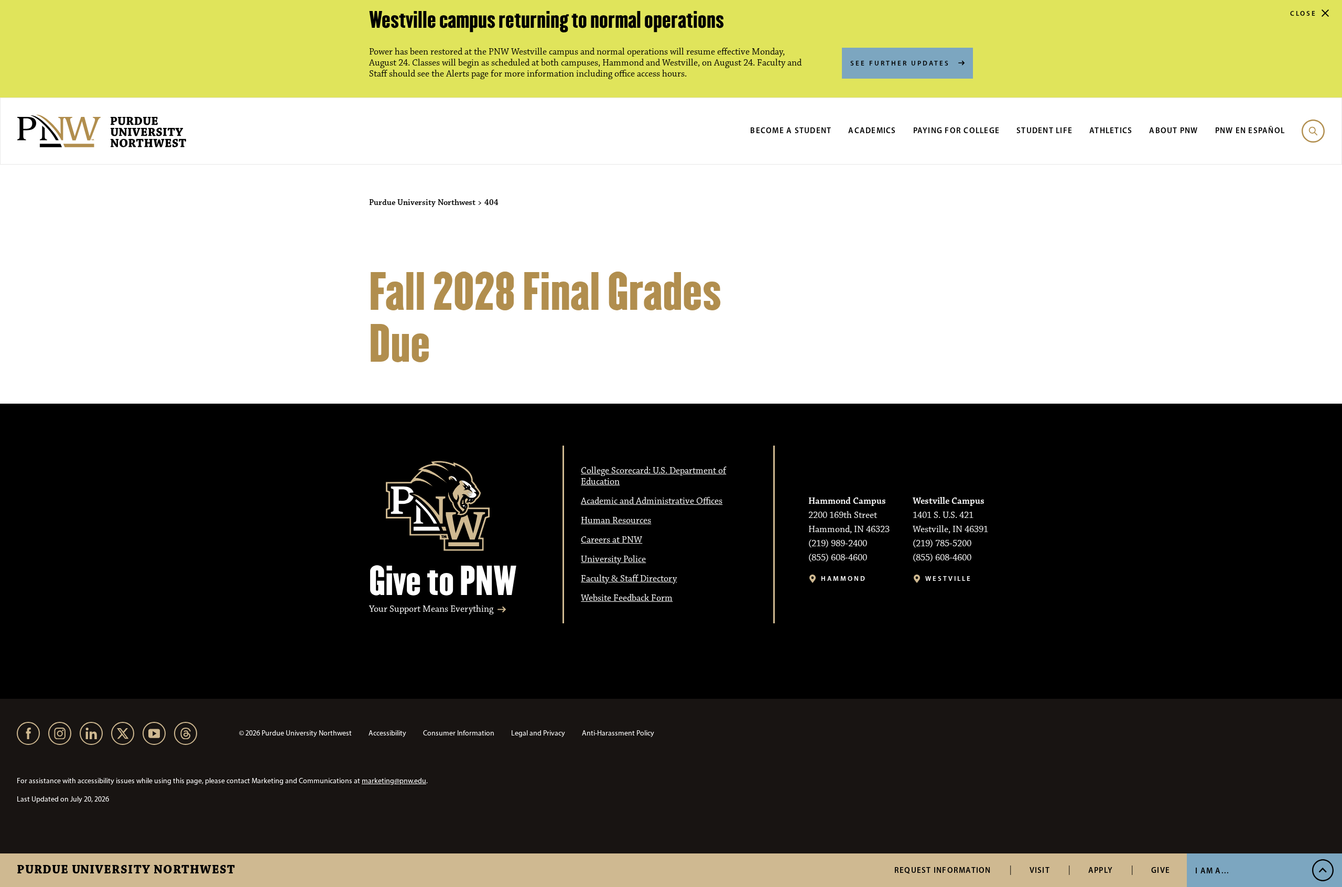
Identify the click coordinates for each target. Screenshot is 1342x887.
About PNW (1173, 130)
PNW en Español (1250, 130)
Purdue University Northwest (126, 870)
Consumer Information (458, 733)
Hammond (844, 578)
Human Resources (616, 520)
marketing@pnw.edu (394, 780)
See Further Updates (900, 63)
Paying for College (956, 130)
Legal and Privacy (538, 733)
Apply (1100, 870)
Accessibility (387, 733)
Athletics (1110, 130)
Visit (1040, 870)
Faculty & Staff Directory (629, 579)
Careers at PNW (611, 540)
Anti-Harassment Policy (618, 733)
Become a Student (790, 130)
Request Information (942, 870)
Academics (872, 130)
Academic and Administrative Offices (651, 501)
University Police (613, 559)
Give (1160, 870)
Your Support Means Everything (431, 609)
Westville (948, 578)
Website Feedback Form (627, 598)
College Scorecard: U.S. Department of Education (653, 476)
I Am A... (1212, 870)
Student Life (1044, 130)
